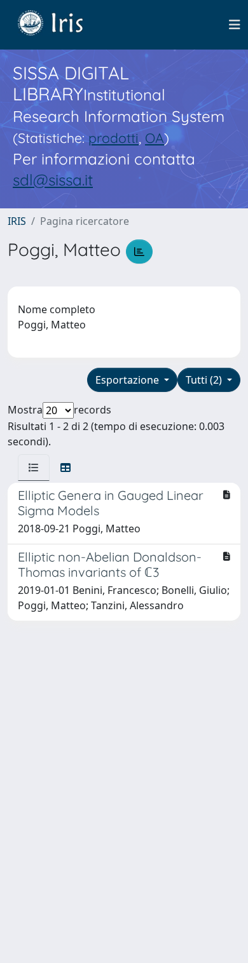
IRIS (17, 221)
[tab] (34, 467)
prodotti (113, 138)
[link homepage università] (60, 25)
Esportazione (128, 380)
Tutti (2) (205, 380)
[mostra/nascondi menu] (234, 24)
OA (154, 138)
